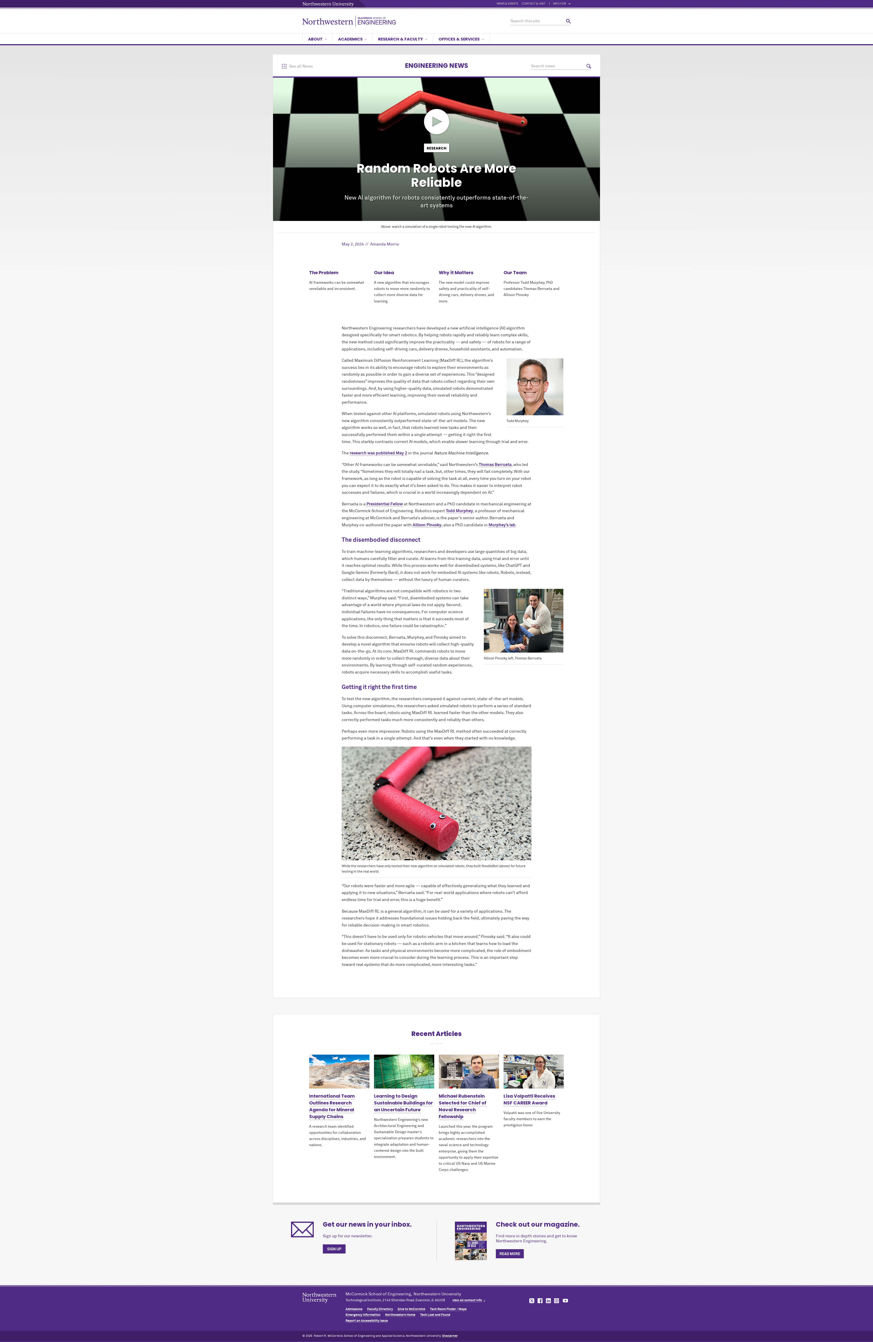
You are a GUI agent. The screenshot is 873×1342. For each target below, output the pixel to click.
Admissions (354, 1309)
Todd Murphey (459, 511)
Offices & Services (459, 39)
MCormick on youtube (565, 1301)
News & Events (507, 3)
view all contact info (467, 1300)
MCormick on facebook (539, 1301)
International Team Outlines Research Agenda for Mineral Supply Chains (332, 1106)
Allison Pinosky (427, 525)
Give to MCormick (411, 1309)
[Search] (568, 21)
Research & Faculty (400, 39)
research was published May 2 (378, 453)
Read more (509, 1254)
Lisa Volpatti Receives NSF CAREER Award (529, 1099)
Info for (559, 3)
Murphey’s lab (502, 525)
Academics (350, 39)
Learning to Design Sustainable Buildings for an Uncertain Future (403, 1103)
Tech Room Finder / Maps (448, 1309)
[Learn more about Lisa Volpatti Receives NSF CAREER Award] (534, 1072)
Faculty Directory (380, 1309)
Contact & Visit (534, 3)
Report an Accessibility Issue (367, 1320)
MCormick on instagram (556, 1301)
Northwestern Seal (324, 1304)
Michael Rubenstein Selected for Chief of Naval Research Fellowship (462, 1106)
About (315, 39)
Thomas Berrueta (495, 465)
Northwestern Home (400, 1315)
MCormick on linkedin (548, 1301)
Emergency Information (363, 1315)
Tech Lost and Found (435, 1315)
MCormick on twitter (530, 1301)
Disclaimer (450, 1335)
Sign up (334, 1249)
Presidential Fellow (384, 504)
